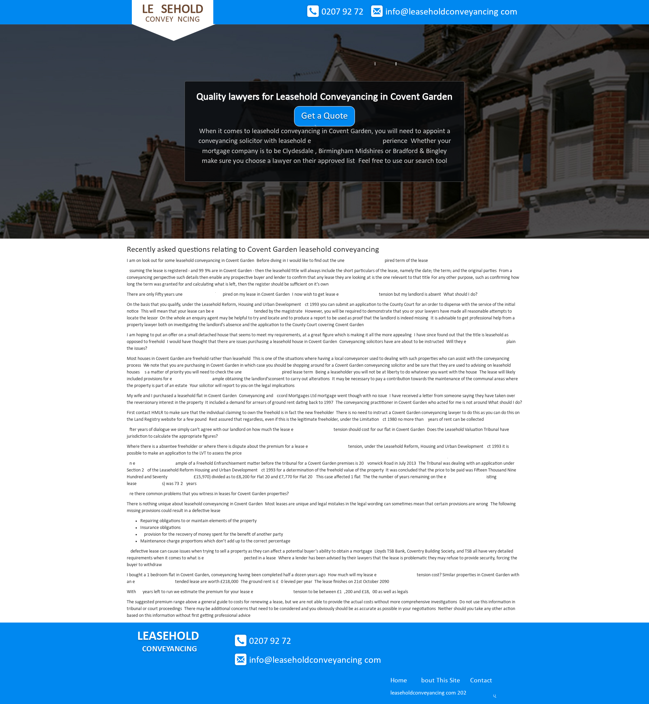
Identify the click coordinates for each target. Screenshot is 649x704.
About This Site (438, 680)
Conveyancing (172, 13)
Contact (481, 680)
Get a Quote (324, 116)
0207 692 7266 (342, 12)
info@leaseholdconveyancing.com (451, 12)
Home (398, 680)
